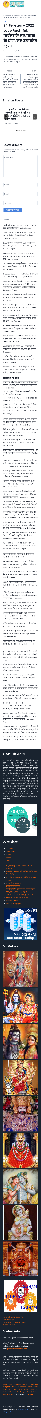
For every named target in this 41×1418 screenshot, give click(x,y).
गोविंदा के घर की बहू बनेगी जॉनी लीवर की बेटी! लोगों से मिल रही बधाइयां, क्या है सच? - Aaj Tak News (19, 443)
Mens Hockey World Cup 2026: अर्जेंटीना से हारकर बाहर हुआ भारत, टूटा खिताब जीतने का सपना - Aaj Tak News (20, 564)
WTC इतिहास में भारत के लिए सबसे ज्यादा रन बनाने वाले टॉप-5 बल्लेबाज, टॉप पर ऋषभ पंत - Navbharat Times (20, 688)
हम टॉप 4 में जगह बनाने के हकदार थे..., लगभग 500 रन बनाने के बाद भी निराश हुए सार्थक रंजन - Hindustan (20, 634)
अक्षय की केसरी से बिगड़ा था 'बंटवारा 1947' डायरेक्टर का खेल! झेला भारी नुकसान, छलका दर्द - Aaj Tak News (20, 484)
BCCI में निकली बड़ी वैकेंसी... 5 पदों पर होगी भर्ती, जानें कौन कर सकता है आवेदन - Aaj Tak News (20, 585)
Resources (10, 857)
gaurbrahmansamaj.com (17, 1348)
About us (9, 848)
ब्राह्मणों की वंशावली (14, 883)
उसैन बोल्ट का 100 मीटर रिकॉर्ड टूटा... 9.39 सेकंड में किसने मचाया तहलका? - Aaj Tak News (19, 678)
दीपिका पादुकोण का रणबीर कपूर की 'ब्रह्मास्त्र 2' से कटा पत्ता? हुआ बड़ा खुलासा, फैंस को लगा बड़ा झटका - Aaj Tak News (20, 432)
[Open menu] (36, 4)
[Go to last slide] (6, 117)
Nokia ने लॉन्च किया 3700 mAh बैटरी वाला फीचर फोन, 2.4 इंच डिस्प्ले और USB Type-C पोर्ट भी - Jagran (19, 246)
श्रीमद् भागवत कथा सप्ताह (13, 1392)
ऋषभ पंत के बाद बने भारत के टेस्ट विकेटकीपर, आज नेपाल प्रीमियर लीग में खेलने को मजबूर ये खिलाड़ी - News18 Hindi (20, 706)
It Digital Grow (8, 1412)
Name (6, 185)
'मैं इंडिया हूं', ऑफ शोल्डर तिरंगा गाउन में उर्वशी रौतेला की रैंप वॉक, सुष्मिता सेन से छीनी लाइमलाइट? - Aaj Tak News (20, 535)
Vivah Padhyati (9, 1325)
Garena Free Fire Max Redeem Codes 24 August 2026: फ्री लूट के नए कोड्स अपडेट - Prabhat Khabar (19, 328)
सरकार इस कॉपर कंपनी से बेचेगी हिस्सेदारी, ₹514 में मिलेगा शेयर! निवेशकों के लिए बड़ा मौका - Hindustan (19, 235)
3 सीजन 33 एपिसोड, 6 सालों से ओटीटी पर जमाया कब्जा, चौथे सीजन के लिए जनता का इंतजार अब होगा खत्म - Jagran (19, 546)
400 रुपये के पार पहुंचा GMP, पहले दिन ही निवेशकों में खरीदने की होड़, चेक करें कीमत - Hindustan (20, 349)
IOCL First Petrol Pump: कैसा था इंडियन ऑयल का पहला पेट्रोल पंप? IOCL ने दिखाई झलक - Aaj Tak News (20, 266)
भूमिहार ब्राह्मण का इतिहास (16, 892)
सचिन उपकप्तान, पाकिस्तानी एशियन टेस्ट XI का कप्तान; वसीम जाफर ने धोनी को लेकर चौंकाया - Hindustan (20, 667)
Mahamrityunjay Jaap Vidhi (13, 1317)
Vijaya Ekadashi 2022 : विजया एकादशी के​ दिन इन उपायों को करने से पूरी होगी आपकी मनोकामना (10, 79)
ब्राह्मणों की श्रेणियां (13, 886)
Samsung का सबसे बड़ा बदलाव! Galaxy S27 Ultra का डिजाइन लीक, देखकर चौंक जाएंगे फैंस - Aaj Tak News (19, 256)
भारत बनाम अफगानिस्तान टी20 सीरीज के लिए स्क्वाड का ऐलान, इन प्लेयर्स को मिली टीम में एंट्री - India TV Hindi (19, 616)
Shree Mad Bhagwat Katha (15, 1384)
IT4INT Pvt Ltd (23, 1409)
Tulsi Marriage (8, 1319)
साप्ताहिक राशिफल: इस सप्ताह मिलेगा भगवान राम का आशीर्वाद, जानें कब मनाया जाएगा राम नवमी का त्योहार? (20, 385)
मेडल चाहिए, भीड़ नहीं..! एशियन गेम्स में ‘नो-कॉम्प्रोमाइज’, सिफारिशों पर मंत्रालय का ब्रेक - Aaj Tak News (20, 644)
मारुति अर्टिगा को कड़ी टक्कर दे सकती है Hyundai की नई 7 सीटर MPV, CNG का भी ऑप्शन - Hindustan (18, 359)
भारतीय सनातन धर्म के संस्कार (18, 898)
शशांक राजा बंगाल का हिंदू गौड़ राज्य (19, 895)
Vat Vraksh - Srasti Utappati (14, 1322)
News (5, 21)
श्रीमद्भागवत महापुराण (28, 1389)
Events (8, 854)
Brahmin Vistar (12, 900)
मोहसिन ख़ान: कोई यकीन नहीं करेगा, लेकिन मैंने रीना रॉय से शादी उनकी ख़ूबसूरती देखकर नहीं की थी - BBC (20, 575)
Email (6, 194)
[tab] (16, 130)
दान (7, 863)
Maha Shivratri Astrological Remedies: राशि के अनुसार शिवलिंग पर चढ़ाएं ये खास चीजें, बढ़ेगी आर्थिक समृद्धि (30, 79)
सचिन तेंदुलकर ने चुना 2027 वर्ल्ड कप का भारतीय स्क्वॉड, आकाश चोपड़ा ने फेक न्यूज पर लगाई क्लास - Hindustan (20, 595)
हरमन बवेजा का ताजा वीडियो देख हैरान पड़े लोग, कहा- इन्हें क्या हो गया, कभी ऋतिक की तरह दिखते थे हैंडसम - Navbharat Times (19, 494)
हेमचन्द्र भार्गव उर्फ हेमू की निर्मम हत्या (20, 889)
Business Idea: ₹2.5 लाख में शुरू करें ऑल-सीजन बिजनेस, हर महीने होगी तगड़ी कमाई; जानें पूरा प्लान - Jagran (19, 370)
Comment (9, 157)
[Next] (35, 117)
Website (7, 203)
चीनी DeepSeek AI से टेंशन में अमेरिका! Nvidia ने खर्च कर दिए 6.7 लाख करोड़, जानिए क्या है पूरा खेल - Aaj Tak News (20, 318)
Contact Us (10, 851)
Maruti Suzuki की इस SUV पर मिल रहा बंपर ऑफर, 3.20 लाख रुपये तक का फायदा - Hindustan (19, 297)
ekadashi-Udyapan (13, 903)
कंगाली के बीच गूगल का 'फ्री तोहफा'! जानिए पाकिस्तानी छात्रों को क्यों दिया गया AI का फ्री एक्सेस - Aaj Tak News (20, 308)
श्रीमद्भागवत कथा (25, 1387)
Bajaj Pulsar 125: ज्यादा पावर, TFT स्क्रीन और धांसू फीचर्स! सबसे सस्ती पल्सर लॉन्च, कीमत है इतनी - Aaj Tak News (20, 339)
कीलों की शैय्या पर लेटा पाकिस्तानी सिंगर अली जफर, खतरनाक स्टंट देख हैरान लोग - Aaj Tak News (20, 453)
